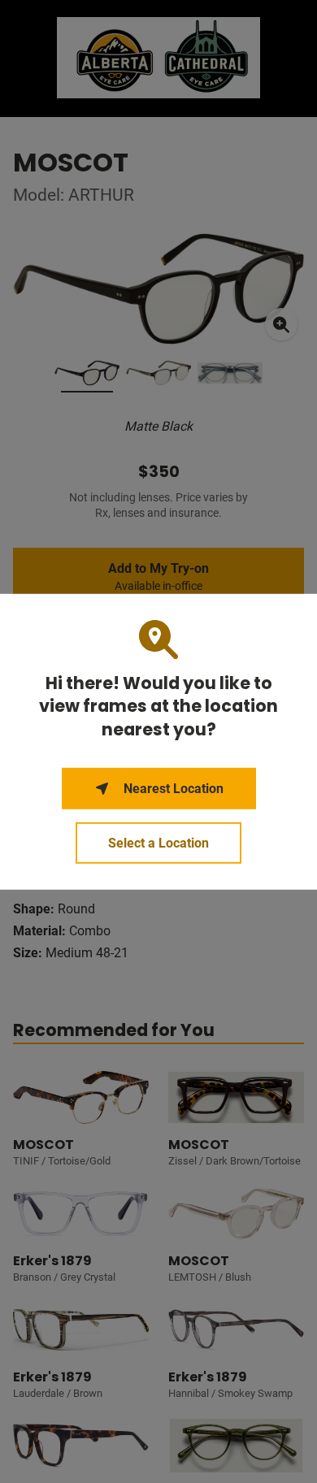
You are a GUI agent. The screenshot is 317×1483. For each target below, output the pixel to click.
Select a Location (158, 843)
